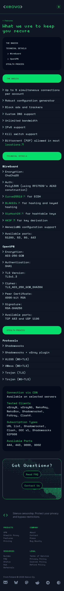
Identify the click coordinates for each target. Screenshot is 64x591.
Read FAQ (32, 474)
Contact (34, 535)
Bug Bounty (36, 541)
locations (12, 144)
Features (8, 538)
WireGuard (15, 53)
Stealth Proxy (11, 535)
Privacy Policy (38, 558)
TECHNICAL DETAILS (16, 48)
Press (33, 538)
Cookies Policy (38, 561)
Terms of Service (39, 556)
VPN (5, 532)
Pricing (7, 541)
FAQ (5, 558)
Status (7, 561)
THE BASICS (12, 43)
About (33, 532)
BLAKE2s (11, 203)
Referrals (8, 567)
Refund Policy (37, 564)
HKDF (8, 220)
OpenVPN (14, 58)
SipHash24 (12, 213)
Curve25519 (13, 196)
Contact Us (32, 485)
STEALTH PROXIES (15, 64)
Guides (7, 556)
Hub (5, 564)
